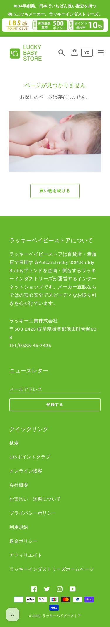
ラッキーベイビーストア (61, 616)
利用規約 (18, 527)
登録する (55, 404)
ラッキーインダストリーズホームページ (51, 569)
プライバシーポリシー (32, 513)
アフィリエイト (25, 555)
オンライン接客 (25, 471)
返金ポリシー (23, 541)
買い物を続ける (55, 190)
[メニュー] (100, 52)
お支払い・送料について (35, 499)
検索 (14, 443)
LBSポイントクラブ (29, 457)
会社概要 (18, 485)
